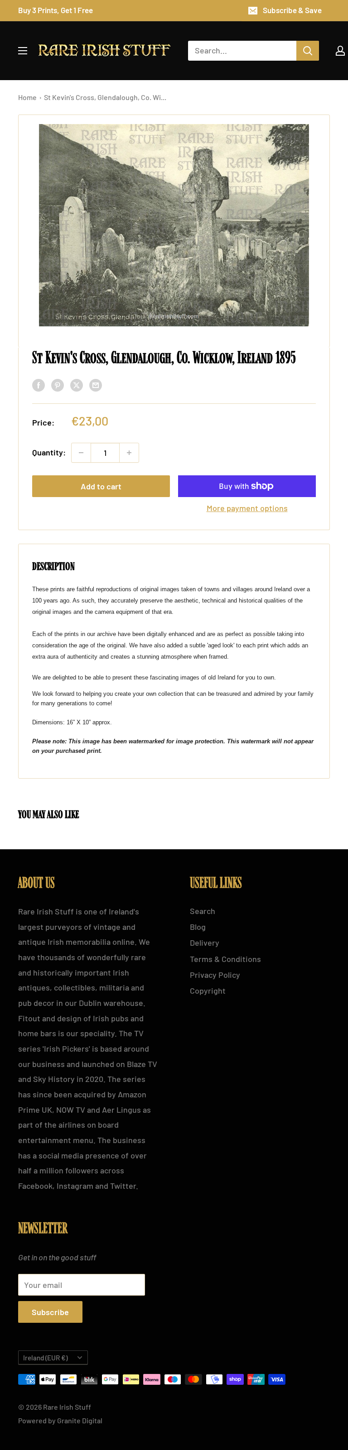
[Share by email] (95, 384)
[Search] (307, 51)
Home (28, 97)
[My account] (340, 51)
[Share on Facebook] (38, 384)
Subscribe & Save (292, 9)
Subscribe (50, 1312)
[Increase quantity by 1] (129, 452)
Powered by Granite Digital (60, 1420)
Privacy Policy (215, 975)
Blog (198, 927)
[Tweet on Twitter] (76, 384)
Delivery (204, 943)
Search (202, 911)
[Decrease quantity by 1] (81, 452)
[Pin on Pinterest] (57, 384)
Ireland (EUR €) (45, 1358)
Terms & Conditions (225, 959)
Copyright (208, 990)
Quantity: (49, 452)
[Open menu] (22, 50)
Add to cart (101, 486)
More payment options (247, 508)
